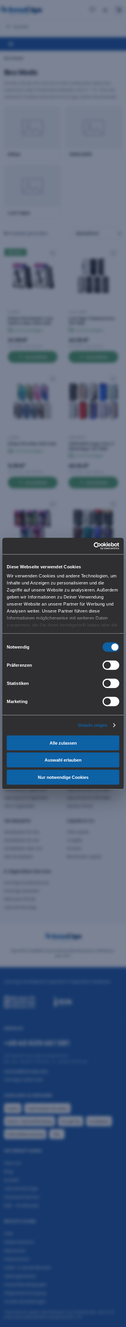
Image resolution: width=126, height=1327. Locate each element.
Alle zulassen (63, 742)
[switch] (111, 665)
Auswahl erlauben (63, 759)
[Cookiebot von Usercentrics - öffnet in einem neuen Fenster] (93, 546)
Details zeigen (92, 725)
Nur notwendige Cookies (63, 776)
